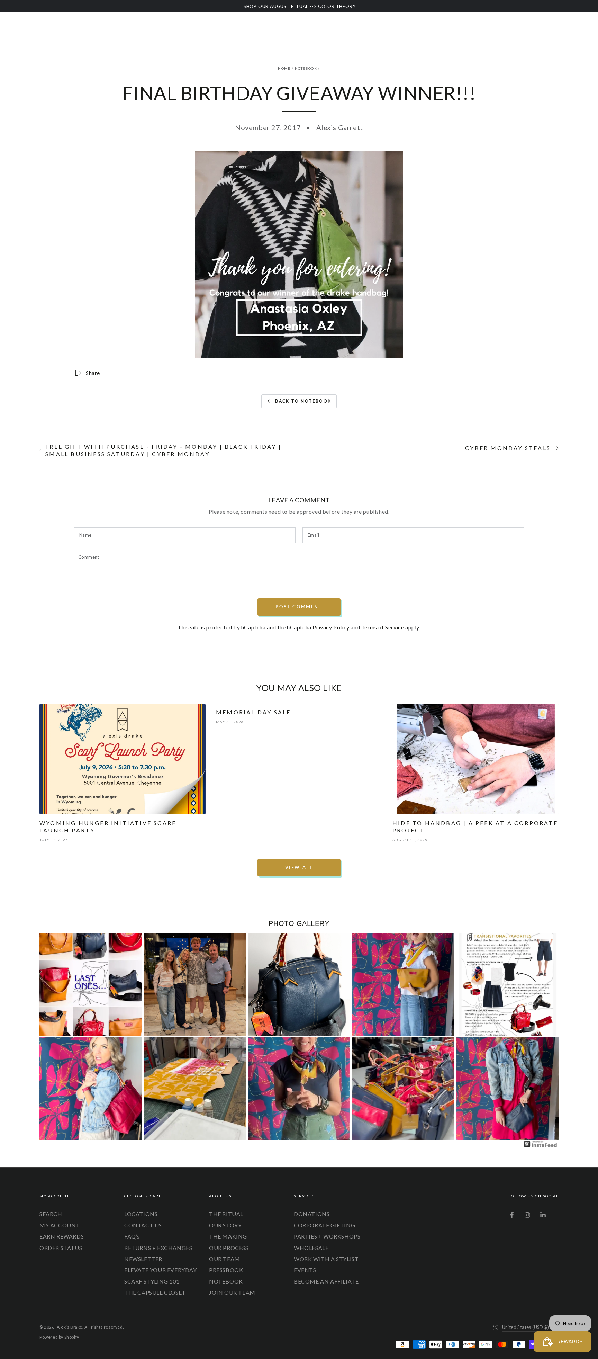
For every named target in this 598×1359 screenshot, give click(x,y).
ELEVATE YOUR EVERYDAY (160, 1270)
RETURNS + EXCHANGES (158, 1247)
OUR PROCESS (228, 1247)
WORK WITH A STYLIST (326, 1258)
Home (284, 68)
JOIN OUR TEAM (232, 1292)
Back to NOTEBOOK (303, 401)
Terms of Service (382, 627)
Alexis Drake (69, 1327)
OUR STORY (225, 1225)
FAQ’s (132, 1236)
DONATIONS (311, 1213)
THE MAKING (228, 1236)
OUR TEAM (224, 1258)
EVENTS (305, 1270)
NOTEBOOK (306, 68)
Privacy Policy (330, 627)
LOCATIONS (140, 1213)
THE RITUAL (226, 1213)
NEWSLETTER (143, 1258)
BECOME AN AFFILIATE (326, 1281)
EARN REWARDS (61, 1236)
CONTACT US (143, 1225)
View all (299, 867)
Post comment (298, 606)
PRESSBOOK (226, 1270)
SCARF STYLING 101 (151, 1281)
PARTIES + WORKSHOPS (327, 1236)
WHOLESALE (311, 1247)
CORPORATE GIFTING (324, 1225)
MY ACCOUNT (59, 1225)
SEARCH (50, 1213)
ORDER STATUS (60, 1247)
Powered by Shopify (59, 1337)
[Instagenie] (541, 1146)
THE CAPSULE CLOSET (155, 1292)
